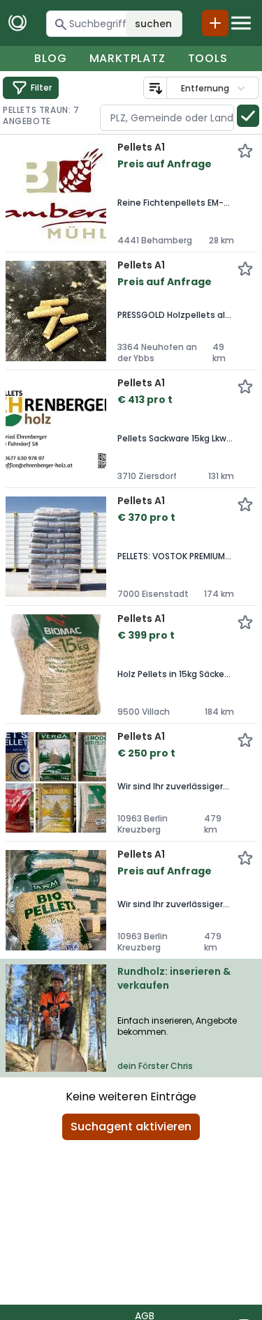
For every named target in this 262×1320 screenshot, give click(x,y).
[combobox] (167, 118)
